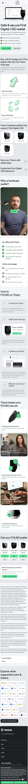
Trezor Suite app (5, 67)
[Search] (17, 3)
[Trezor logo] (3, 3)
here (12, 311)
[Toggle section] (25, 161)
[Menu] (6, 3)
